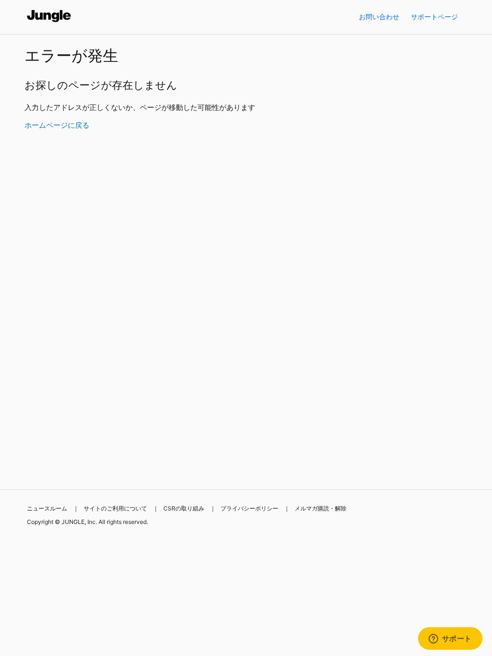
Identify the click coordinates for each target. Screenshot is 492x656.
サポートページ (434, 16)
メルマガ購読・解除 (320, 508)
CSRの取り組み (183, 508)
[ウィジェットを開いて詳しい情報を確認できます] (450, 639)
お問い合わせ (379, 16)
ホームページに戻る (57, 125)
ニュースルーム (47, 508)
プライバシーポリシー (249, 508)
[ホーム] (49, 21)
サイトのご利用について (115, 508)
